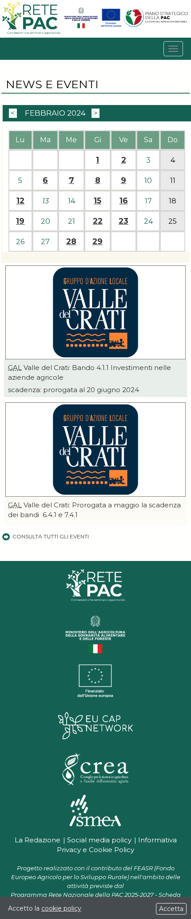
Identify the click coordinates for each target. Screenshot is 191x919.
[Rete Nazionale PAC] (31, 33)
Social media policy (99, 840)
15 (97, 201)
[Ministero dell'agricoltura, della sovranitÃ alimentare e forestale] (81, 26)
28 (71, 241)
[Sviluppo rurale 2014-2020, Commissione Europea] (111, 26)
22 (98, 221)
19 (20, 221)
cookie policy (61, 908)
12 (20, 201)
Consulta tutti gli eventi (50, 536)
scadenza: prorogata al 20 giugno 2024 (73, 390)
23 (123, 221)
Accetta (171, 909)
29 (97, 241)
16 (123, 201)
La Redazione (37, 840)
